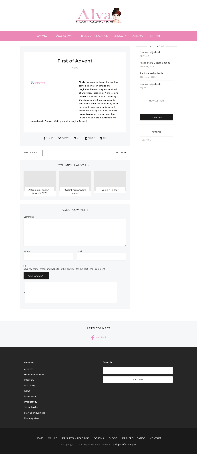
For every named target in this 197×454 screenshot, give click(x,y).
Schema (137, 35)
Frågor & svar (63, 35)
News (75, 67)
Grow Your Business (35, 374)
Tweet (65, 138)
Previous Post (31, 152)
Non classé (30, 396)
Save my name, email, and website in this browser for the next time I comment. (64, 269)
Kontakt (154, 35)
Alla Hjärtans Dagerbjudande (155, 62)
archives (28, 368)
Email (79, 251)
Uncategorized (32, 418)
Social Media (31, 407)
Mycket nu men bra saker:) (75, 191)
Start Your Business (34, 412)
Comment (29, 217)
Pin (105, 138)
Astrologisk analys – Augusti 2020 (39, 191)
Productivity (30, 401)
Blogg (118, 35)
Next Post (121, 152)
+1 (78, 138)
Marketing (29, 385)
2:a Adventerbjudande (151, 73)
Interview (29, 379)
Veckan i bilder (110, 189)
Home (39, 438)
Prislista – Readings (93, 35)
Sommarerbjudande (150, 52)
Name (27, 251)
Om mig (42, 35)
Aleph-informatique (125, 444)
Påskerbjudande (133, 438)
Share (49, 138)
